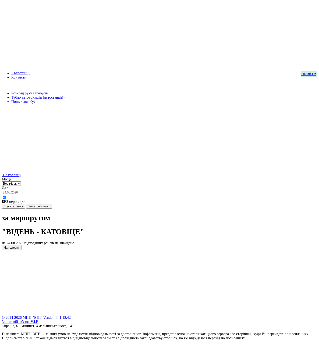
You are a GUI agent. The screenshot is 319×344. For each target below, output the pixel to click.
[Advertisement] (142, 34)
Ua (304, 74)
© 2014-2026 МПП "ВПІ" (22, 317)
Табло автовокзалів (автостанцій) (37, 97)
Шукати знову (13, 206)
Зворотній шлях (39, 206)
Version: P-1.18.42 (57, 317)
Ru (309, 74)
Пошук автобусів (24, 102)
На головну (11, 175)
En (314, 74)
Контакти (18, 77)
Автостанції (20, 73)
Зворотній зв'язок (16, 322)
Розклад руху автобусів (29, 93)
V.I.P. (35, 322)
